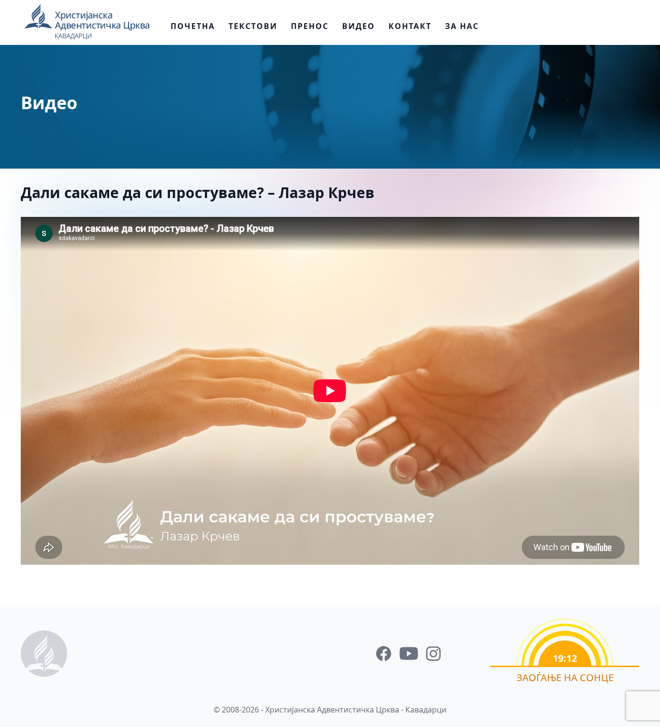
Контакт (409, 26)
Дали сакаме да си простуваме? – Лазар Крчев (197, 192)
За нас (462, 26)
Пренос (310, 26)
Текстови (253, 26)
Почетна (193, 26)
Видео (358, 26)
